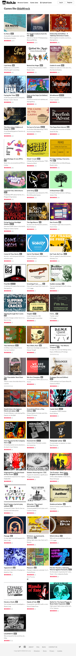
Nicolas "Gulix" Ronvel (11, 100)
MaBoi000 (7, 479)
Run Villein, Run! (32, 345)
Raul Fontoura (31, 227)
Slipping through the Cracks (13, 314)
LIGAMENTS (8, 634)
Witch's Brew (54, 536)
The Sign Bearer (32, 222)
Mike (5, 638)
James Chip (53, 195)
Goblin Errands (55, 65)
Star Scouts (54, 222)
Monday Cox (54, 258)
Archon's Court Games (11, 447)
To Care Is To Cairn (33, 127)
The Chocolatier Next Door (13, 377)
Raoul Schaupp (54, 479)
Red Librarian (54, 445)
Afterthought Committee (11, 70)
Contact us (53, 647)
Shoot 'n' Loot (31, 159)
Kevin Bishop (54, 413)
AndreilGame (31, 572)
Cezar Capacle (54, 100)
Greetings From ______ (34, 284)
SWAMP (52, 288)
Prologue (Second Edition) (59, 377)
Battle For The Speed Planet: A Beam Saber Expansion (60, 603)
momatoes (7, 133)
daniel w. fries (8, 572)
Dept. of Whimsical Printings (59, 352)
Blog (44, 647)
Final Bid (7, 284)
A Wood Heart (55, 190)
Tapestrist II (8, 568)
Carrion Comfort (9, 350)
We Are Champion (33, 377)
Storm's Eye (7, 320)
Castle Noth (54, 409)
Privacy (52, 651)
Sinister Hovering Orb (34, 472)
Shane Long (7, 606)
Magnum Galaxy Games (11, 228)
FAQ (37, 647)
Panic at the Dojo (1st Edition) (37, 95)
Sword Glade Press (32, 606)
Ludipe (6, 165)
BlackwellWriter (32, 40)
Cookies (59, 651)
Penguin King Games (10, 197)
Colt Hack (53, 508)
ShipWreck (23, 8)
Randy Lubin (31, 70)
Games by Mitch (32, 163)
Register (69, 2)
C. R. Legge (30, 288)
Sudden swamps (55, 284)
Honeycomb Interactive (11, 510)
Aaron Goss (53, 227)
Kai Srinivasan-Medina (34, 131)
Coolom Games (31, 510)
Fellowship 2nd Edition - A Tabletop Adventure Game (59, 34)
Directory (37, 651)
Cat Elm (6, 383)
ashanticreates (8, 258)
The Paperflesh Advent (58, 127)
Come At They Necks (11, 254)
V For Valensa (54, 608)
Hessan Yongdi (31, 350)
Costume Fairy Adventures (13, 190)
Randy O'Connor (32, 415)
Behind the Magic (33, 65)
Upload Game (47, 2)
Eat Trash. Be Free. (56, 254)
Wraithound (54, 95)
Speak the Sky (54, 131)
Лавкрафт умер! (56, 441)
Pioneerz (30, 568)
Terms (45, 651)
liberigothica (54, 40)
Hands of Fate (32, 602)
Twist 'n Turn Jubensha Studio (59, 574)
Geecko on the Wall (10, 415)
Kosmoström (31, 441)
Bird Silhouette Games (34, 195)
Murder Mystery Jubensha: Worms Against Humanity (59, 569)
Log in (61, 2)
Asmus (29, 382)
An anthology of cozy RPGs (13, 159)
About (31, 647)
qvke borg (30, 190)
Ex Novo (7, 34)
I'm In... (52, 314)
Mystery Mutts (9, 602)
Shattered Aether (56, 504)
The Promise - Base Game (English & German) (59, 473)
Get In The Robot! (33, 254)
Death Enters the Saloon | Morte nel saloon (13, 410)
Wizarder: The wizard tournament (34, 505)
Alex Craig (7, 540)
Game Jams (34, 2)
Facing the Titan (9, 95)
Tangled (29, 314)
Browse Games (23, 2)
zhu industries (31, 445)
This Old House (9, 345)
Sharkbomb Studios (10, 38)
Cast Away (7, 65)
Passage (7, 536)
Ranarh (29, 542)
